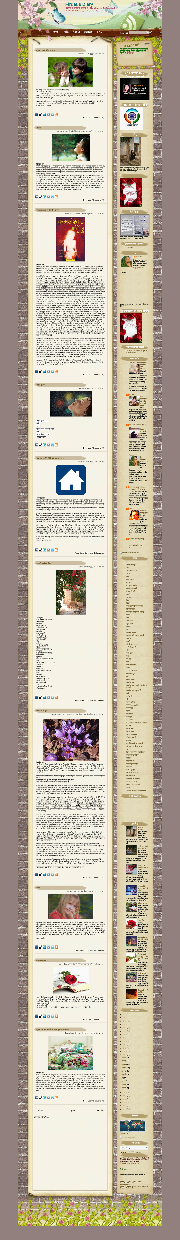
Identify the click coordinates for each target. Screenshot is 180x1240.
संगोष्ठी (128, 758)
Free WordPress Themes (129, 1183)
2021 (125, 1031)
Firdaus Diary (79, 4)
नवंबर (124, 1061)
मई (123, 1078)
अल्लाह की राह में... (132, 571)
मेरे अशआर (129, 714)
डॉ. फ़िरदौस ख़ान (131, 644)
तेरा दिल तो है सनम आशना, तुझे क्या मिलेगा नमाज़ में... (143, 957)
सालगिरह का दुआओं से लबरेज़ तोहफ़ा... (143, 867)
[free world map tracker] (132, 1132)
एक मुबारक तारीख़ (131, 585)
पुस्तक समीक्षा (80, 213)
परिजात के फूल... (143, 903)
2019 (125, 1038)
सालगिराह (129, 767)
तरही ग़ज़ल (129, 653)
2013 (125, 1092)
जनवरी (124, 1088)
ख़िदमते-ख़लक (130, 609)
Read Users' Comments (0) (93, 117)
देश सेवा (128, 659)
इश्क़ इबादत (130, 580)
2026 (125, 1014)
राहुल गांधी (129, 247)
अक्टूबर (124, 1064)
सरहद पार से (130, 761)
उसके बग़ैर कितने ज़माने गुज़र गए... (143, 847)
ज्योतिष (128, 638)
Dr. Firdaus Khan (143, 459)
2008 (125, 1109)
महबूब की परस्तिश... (141, 828)
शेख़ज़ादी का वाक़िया (132, 755)
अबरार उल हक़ (130, 565)
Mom (128, 787)
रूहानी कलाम (130, 729)
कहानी (128, 594)
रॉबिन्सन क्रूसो (131, 737)
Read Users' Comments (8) (93, 877)
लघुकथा (128, 740)
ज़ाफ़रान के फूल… (42, 710)
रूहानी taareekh (132, 734)
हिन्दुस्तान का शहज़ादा (133, 779)
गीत (127, 618)
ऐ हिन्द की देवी (130, 591)
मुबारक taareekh (132, 705)
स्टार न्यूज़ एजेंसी (88, 213)
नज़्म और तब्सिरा (131, 665)
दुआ (127, 656)
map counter (124, 1133)
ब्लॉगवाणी (129, 696)
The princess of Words (138, 362)
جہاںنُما (131, 455)
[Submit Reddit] (48, 115)
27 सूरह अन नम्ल (134, 491)
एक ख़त (128, 582)
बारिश (128, 693)
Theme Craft (124, 1188)
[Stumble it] (44, 115)
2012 (125, 1096)
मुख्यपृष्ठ (73, 1110)
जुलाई (124, 1074)
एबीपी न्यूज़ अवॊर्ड (131, 588)
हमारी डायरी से (89, 131)
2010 (125, 1102)
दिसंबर (124, 1057)
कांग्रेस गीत (129, 597)
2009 (125, 1106)
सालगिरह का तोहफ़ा (132, 764)
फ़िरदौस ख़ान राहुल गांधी (133, 690)
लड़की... (39, 128)
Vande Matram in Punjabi (136, 790)
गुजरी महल (129, 624)
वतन (127, 749)
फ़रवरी (124, 1085)
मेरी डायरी (132, 395)
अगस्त (124, 1071)
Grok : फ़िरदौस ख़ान (133, 784)
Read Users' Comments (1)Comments (89, 553)
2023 (125, 1024)
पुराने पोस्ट (100, 1110)
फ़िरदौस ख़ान (130, 682)
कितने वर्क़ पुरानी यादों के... (143, 991)
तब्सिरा (91, 54)
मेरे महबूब (129, 717)
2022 (125, 1028)
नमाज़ (128, 668)
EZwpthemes (125, 1184)
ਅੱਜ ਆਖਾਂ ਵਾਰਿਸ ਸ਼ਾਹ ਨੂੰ (143, 513)
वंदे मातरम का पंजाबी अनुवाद (134, 746)
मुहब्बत (128, 711)
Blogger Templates (139, 1186)
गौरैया (128, 627)
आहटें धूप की (142, 973)
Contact (88, 31)
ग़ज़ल (128, 615)
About (76, 31)
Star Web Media (135, 545)
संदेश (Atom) (45, 1117)
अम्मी (127, 568)
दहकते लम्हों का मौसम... (44, 563)
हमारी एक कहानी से (132, 773)
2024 (125, 1021)
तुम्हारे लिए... (141, 920)
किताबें (70, 964)
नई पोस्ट (40, 1110)
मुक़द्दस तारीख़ (130, 702)
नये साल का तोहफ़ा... (132, 671)
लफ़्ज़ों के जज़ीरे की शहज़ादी (134, 743)
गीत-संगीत (129, 621)
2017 (125, 1045)
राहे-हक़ (128, 726)
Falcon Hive (134, 1188)
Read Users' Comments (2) (93, 1019)
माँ (127, 699)
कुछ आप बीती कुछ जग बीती (134, 606)
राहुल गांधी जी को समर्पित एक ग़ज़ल (136, 723)
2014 (125, 1055)
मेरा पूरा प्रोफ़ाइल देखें (138, 267)
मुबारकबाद (129, 708)
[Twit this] (52, 115)
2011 (125, 1099)
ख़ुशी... (38, 888)
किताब (128, 600)
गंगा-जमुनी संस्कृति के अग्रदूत (135, 612)
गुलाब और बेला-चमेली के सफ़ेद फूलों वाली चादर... (53, 1029)
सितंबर (124, 1068)
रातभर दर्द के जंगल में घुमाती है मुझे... (143, 888)
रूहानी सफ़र (130, 731)
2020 (125, 1035)
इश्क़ (127, 577)
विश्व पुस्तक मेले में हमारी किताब (135, 752)
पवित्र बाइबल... (42, 960)
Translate (137, 1152)
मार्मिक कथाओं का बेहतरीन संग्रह (47, 210)
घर (127, 630)
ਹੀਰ (130, 509)
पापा (127, 677)
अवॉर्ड (128, 574)
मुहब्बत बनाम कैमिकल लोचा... (46, 50)
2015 (125, 1051)
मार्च (123, 1081)
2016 (125, 1048)
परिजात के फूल (130, 674)
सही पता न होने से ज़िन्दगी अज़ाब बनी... (50, 458)
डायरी (128, 641)
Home (54, 31)
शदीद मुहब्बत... (41, 385)
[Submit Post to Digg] (36, 115)
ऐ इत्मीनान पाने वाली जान (143, 431)
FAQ (100, 31)
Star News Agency (136, 539)
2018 (125, 1041)
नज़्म (92, 388)
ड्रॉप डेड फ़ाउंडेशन (132, 647)
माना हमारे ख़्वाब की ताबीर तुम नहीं (143, 938)
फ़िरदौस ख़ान (139, 256)
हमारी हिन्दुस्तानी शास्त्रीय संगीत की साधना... (143, 401)
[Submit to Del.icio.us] (40, 115)
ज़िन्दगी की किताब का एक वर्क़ (77, 131)
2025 (125, 1018)
